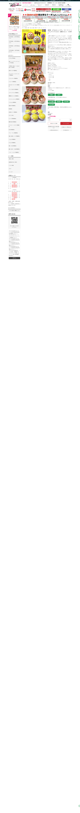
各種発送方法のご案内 (13, 162)
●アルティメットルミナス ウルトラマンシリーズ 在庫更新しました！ (14, 236)
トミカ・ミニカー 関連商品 (14, 152)
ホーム (23, 23)
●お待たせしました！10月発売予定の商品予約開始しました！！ (14, 248)
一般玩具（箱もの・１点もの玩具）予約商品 (14, 67)
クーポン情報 (11, 165)
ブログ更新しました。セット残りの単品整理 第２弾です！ (14, 254)
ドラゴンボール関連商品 (13, 78)
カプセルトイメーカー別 (29, 25)
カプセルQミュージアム (42, 25)
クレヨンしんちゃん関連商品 (14, 99)
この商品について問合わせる (66, 127)
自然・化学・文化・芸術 (29, 27)
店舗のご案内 (11, 158)
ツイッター (11, 171)
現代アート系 (37, 27)
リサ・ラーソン (43, 27)
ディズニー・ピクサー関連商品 (14, 126)
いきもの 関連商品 (12, 139)
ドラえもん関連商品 (12, 102)
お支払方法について (47, 5)
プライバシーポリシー (39, 5)
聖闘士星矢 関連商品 (12, 121)
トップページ (25, 5)
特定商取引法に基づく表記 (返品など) (53, 127)
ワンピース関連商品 (12, 81)
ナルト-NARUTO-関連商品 (13, 89)
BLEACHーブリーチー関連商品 (14, 85)
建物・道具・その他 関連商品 (14, 149)
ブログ (10, 168)
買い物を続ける (66, 130)
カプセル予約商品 (12, 58)
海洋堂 (36, 25)
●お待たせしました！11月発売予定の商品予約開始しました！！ (14, 244)
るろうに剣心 (11, 115)
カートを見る (68, 5)
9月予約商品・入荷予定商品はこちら (14, 46)
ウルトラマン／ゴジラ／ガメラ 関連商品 (14, 74)
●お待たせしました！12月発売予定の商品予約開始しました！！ (14, 240)
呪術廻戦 (10, 108)
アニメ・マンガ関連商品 (13, 132)
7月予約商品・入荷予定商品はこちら (14, 42)
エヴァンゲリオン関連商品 (13, 92)
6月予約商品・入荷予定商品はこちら (14, 37)
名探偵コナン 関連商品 (13, 112)
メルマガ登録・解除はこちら (14, 210)
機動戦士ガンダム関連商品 (13, 95)
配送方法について (54, 5)
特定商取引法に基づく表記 (61, 5)
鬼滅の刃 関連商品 (12, 105)
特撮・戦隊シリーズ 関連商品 (14, 136)
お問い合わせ (32, 5)
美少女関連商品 (11, 129)
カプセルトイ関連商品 (37, 23)
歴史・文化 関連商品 (12, 145)
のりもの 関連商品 (12, 142)
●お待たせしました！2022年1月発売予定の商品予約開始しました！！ (14, 232)
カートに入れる (66, 123)
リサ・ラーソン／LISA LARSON (53, 25)
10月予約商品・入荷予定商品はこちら (14, 51)
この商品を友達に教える (54, 130)
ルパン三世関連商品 (12, 118)
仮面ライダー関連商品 (13, 70)
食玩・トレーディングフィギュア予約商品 (14, 62)
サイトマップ (68, 0)
